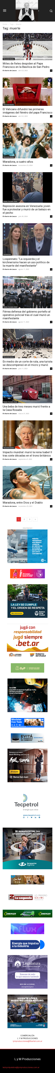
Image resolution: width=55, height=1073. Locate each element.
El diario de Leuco (10, 70)
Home (5, 24)
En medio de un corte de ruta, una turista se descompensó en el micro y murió (27, 363)
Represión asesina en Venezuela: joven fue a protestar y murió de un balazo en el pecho (26, 209)
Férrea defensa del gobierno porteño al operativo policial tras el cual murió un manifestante (26, 315)
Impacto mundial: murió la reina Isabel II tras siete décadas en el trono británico (27, 454)
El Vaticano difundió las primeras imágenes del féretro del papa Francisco (27, 111)
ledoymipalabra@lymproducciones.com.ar (21, 1067)
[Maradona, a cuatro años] (27, 140)
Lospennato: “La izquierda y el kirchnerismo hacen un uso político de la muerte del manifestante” (26, 262)
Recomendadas (8, 59)
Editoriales (7, 498)
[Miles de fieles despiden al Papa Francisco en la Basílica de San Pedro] (27, 46)
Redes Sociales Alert (10, 201)
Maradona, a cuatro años (18, 161)
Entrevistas (7, 254)
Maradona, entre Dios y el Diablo (23, 502)
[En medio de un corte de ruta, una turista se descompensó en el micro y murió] (27, 343)
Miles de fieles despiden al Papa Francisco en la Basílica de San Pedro (26, 65)
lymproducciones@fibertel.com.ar (27, 1041)
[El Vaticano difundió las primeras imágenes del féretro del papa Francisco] (27, 91)
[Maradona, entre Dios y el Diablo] (27, 482)
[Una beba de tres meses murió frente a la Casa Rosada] (27, 389)
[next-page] (35, 519)
